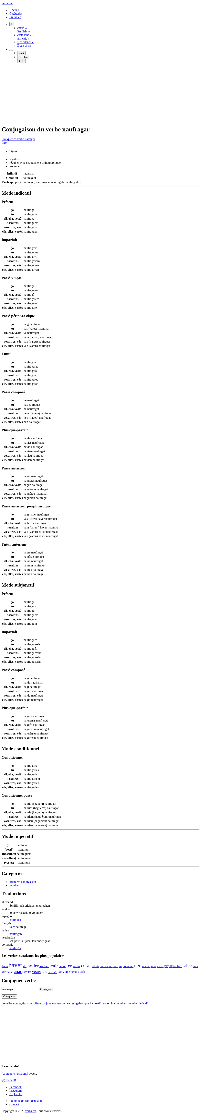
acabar (146, 966)
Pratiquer (15, 17)
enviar (160, 966)
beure (62, 966)
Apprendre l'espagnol (15, 1073)
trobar (177, 966)
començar (106, 966)
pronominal (108, 1003)
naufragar (15, 919)
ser (137, 965)
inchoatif (95, 1003)
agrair (95, 966)
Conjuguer (46, 989)
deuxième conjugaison (43, 1003)
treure (153, 966)
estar (86, 965)
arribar (44, 966)
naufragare (16, 934)
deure (5, 966)
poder (33, 965)
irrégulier (132, 1003)
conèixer (128, 966)
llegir (45, 972)
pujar (168, 966)
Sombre (23, 57)
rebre (10, 972)
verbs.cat (7, 3)
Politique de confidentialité (25, 1100)
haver (15, 965)
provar (73, 971)
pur (87, 1003)
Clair (21, 53)
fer (69, 965)
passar (76, 966)
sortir (4, 971)
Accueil (14, 10)
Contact (14, 1104)
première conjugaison (22, 881)
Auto (21, 61)
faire (12, 926)
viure (195, 966)
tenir (54, 965)
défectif (143, 1003)
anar (18, 971)
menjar (117, 966)
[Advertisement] (100, 94)
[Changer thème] (11, 50)
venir (81, 971)
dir (24, 966)
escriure (26, 971)
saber (187, 965)
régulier (14, 885)
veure (36, 971)
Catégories (16, 13)
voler (52, 971)
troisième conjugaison (70, 1003)
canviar (63, 972)
